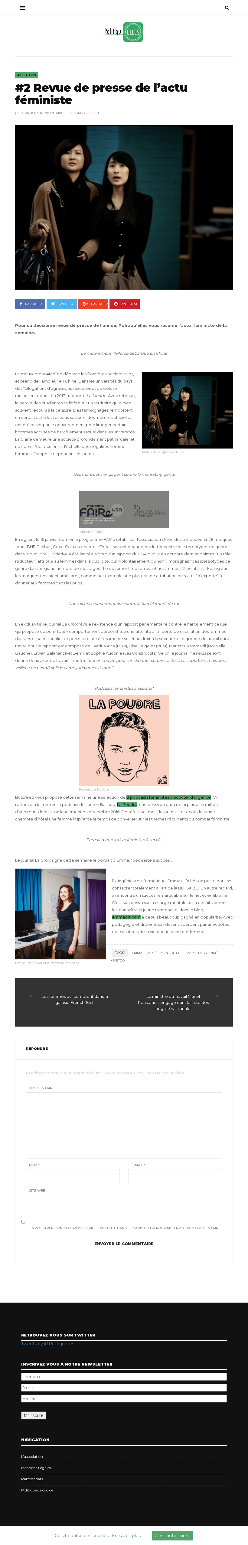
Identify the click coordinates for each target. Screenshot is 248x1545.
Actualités (26, 75)
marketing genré (201, 953)
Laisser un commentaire (41, 113)
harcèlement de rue (164, 953)
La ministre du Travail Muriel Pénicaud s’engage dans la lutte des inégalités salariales (173, 1002)
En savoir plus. (127, 1535)
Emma (137, 953)
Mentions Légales (36, 1467)
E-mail (138, 1165)
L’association (32, 1456)
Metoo (119, 960)
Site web (37, 1190)
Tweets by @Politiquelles (47, 1343)
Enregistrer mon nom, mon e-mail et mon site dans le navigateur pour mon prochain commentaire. (125, 1228)
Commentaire (41, 1088)
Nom (34, 1165)
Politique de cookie (37, 1490)
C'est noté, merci (173, 1535)
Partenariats (32, 1479)
